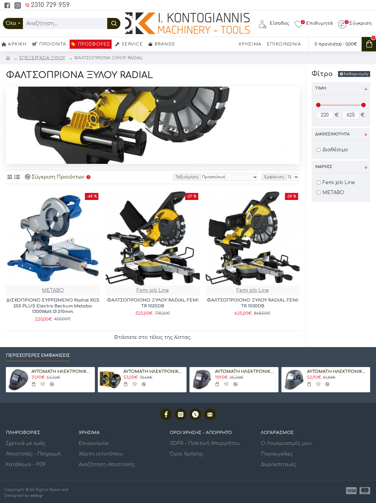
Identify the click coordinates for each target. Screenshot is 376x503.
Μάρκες (323, 167)
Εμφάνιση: (274, 177)
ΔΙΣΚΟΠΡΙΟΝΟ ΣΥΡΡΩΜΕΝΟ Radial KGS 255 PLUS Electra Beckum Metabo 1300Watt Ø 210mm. (52, 306)
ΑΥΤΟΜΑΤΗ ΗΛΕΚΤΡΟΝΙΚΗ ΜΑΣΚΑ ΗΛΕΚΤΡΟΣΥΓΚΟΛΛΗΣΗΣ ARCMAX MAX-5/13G (304, 371)
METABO (53, 290)
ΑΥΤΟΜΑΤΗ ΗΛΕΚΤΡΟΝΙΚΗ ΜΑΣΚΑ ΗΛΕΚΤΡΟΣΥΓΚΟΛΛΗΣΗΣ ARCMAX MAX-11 (212, 371)
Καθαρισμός (356, 74)
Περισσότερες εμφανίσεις (38, 355)
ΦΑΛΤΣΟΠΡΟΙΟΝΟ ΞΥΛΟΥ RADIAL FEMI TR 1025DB (153, 303)
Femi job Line (153, 290)
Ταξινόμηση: (187, 177)
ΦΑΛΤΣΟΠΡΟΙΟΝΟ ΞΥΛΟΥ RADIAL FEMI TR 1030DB (252, 303)
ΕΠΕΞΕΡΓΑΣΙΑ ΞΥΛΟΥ (42, 58)
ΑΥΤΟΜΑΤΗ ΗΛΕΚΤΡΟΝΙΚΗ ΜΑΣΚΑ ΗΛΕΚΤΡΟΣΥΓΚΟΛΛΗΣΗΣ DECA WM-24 (120, 371)
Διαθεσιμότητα (332, 134)
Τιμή (320, 88)
